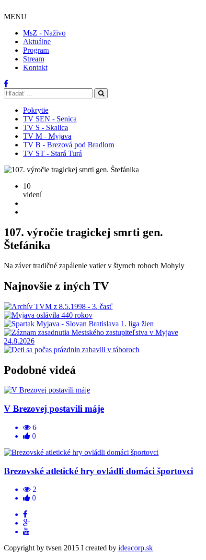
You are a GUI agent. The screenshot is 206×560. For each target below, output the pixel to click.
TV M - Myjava (47, 136)
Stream (33, 59)
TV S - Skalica (45, 127)
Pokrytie (35, 110)
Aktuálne (37, 41)
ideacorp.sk (135, 548)
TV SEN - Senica (50, 119)
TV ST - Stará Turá (52, 153)
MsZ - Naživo (44, 33)
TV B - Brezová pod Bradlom (68, 145)
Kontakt (35, 67)
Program (36, 50)
